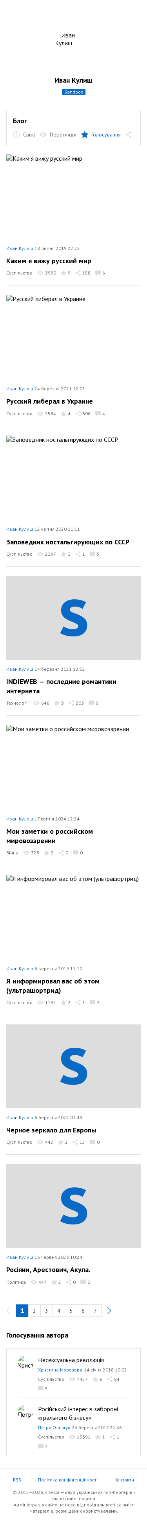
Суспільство (19, 273)
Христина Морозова (60, 1370)
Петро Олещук (54, 1427)
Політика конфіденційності (68, 1480)
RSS (17, 1480)
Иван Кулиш (73, 80)
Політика (16, 1282)
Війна (12, 853)
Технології (17, 703)
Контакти (124, 1480)
